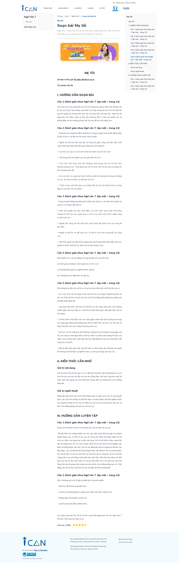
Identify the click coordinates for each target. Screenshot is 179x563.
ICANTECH (78, 8)
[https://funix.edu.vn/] (126, 8)
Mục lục (29, 22)
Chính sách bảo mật (125, 542)
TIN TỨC (102, 8)
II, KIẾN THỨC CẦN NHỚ (138, 63)
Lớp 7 (67, 16)
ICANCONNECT (63, 8)
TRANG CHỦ (47, 8)
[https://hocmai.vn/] (115, 8)
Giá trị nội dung (136, 67)
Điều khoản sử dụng (125, 539)
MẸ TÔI (131, 21)
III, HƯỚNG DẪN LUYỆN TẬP (140, 75)
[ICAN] (29, 7)
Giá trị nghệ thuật (137, 71)
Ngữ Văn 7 (76, 16)
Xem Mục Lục (30, 27)
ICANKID (91, 8)
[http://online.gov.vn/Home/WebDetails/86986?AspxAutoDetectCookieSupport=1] (41, 554)
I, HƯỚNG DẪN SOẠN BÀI (139, 25)
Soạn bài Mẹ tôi (89, 16)
